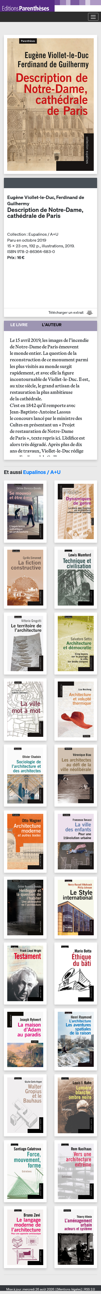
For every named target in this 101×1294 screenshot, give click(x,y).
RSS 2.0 (89, 1289)
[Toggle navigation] (93, 17)
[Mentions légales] (69, 1289)
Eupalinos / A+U (42, 472)
